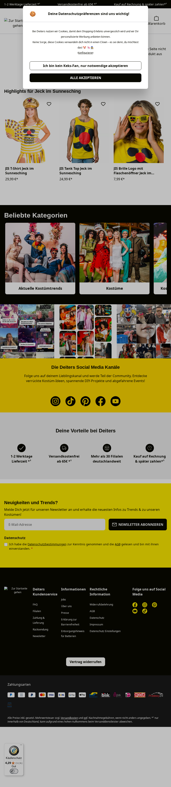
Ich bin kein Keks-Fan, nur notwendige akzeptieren (85, 65)
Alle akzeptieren (85, 77)
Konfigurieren (85, 52)
